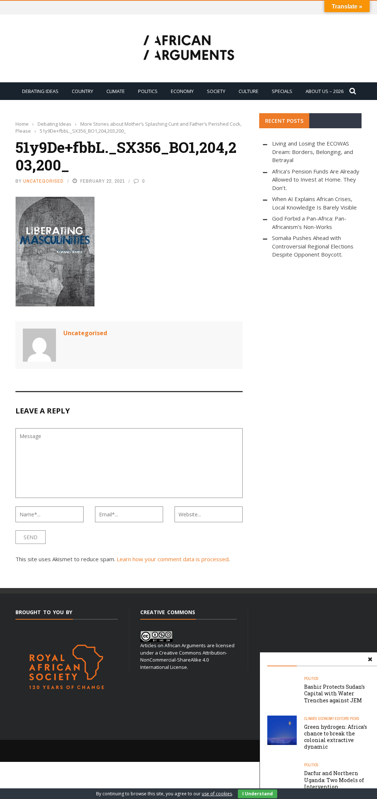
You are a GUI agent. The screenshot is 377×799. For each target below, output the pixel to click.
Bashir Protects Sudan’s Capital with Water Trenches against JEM (334, 693)
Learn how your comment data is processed (173, 559)
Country (82, 91)
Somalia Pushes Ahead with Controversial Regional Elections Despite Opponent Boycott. (312, 246)
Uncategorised (43, 181)
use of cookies (217, 794)
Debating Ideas (40, 91)
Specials (282, 91)
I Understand (257, 794)
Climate (115, 91)
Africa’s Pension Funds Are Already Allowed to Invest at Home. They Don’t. (315, 179)
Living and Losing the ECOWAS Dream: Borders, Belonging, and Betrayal (312, 152)
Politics (148, 91)
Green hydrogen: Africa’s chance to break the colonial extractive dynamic (335, 736)
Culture (248, 91)
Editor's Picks (347, 718)
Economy (182, 91)
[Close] (370, 659)
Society (216, 91)
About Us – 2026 (324, 91)
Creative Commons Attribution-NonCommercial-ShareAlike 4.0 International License (183, 659)
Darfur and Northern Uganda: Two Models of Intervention (334, 780)
